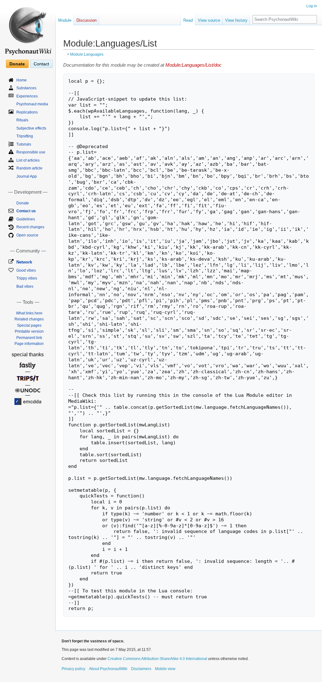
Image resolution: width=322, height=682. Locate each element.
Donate (17, 63)
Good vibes (26, 270)
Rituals (22, 120)
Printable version (29, 331)
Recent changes (30, 227)
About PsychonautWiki (108, 669)
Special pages (29, 325)
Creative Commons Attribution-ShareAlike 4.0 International (157, 659)
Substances (26, 88)
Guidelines (25, 219)
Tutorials (23, 144)
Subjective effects (31, 128)
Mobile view (165, 669)
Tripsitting (24, 136)
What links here (29, 313)
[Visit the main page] (28, 28)
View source (209, 20)
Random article (29, 168)
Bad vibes (24, 286)
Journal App (26, 176)
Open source (27, 235)
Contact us (26, 211)
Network (24, 262)
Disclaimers (141, 669)
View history (236, 20)
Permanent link (29, 337)
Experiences (27, 96)
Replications (27, 112)
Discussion (86, 20)
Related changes (29, 319)
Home (21, 80)
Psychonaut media (32, 104)
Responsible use (30, 152)
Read (188, 20)
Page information (29, 343)
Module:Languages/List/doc (193, 65)
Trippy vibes (26, 278)
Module (64, 20)
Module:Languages (86, 54)
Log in (311, 6)
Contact (41, 63)
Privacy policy (73, 669)
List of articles (28, 160)
